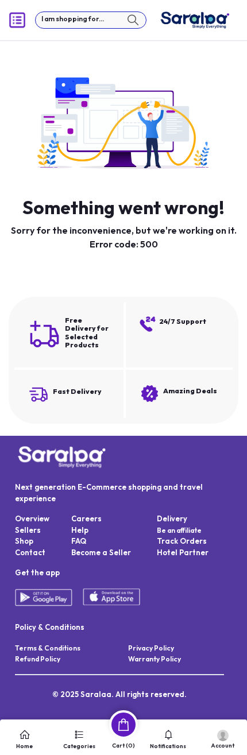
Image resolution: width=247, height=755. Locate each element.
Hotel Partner (183, 552)
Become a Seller (101, 552)
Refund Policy (37, 659)
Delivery (172, 518)
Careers (86, 518)
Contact (30, 552)
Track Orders (182, 540)
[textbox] (90, 19)
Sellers (28, 530)
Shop (24, 540)
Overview (32, 518)
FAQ (78, 540)
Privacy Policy (151, 648)
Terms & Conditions (47, 648)
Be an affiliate (179, 530)
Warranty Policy (154, 659)
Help (79, 530)
